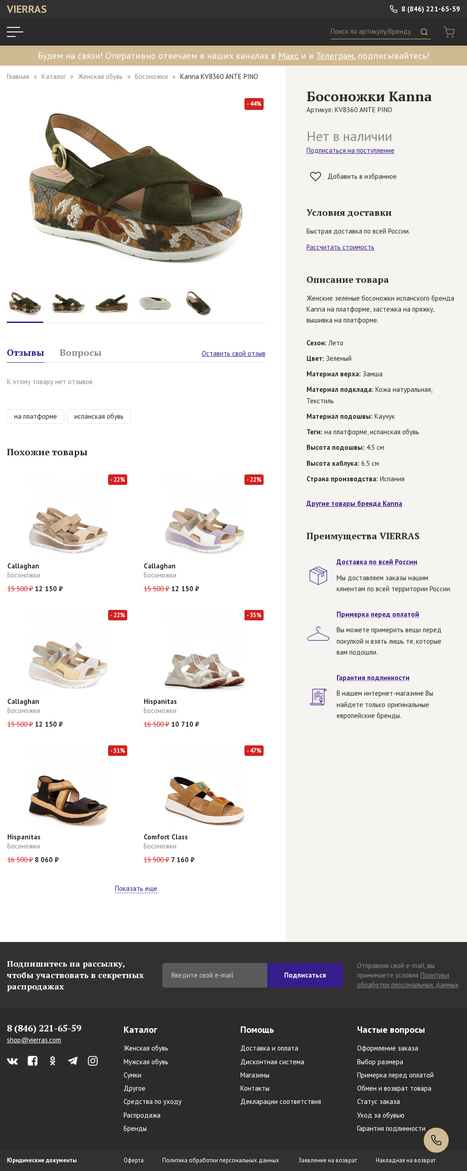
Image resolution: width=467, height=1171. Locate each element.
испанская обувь (99, 416)
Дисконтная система (272, 1061)
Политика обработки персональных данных (220, 1160)
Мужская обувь (146, 1061)
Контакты (255, 1088)
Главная (18, 76)
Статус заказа (378, 1101)
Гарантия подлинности (391, 1128)
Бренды (135, 1128)
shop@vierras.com (34, 1040)
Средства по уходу (153, 1101)
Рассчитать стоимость (340, 247)
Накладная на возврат (406, 1160)
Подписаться (305, 975)
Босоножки (151, 76)
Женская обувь (100, 76)
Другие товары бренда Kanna (354, 503)
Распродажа (142, 1115)
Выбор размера (380, 1061)
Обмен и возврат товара (394, 1088)
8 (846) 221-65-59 (430, 9)
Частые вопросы (391, 1030)
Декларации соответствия (280, 1101)
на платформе (35, 416)
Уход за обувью (381, 1115)
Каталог (54, 76)
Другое (134, 1088)
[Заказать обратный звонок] (436, 1140)
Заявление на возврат (327, 1160)
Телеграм (335, 56)
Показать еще (136, 888)
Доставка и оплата (269, 1048)
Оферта (134, 1160)
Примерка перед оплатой (395, 1075)
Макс (288, 56)
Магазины (255, 1075)
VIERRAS (27, 9)
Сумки (132, 1075)
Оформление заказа (387, 1048)
